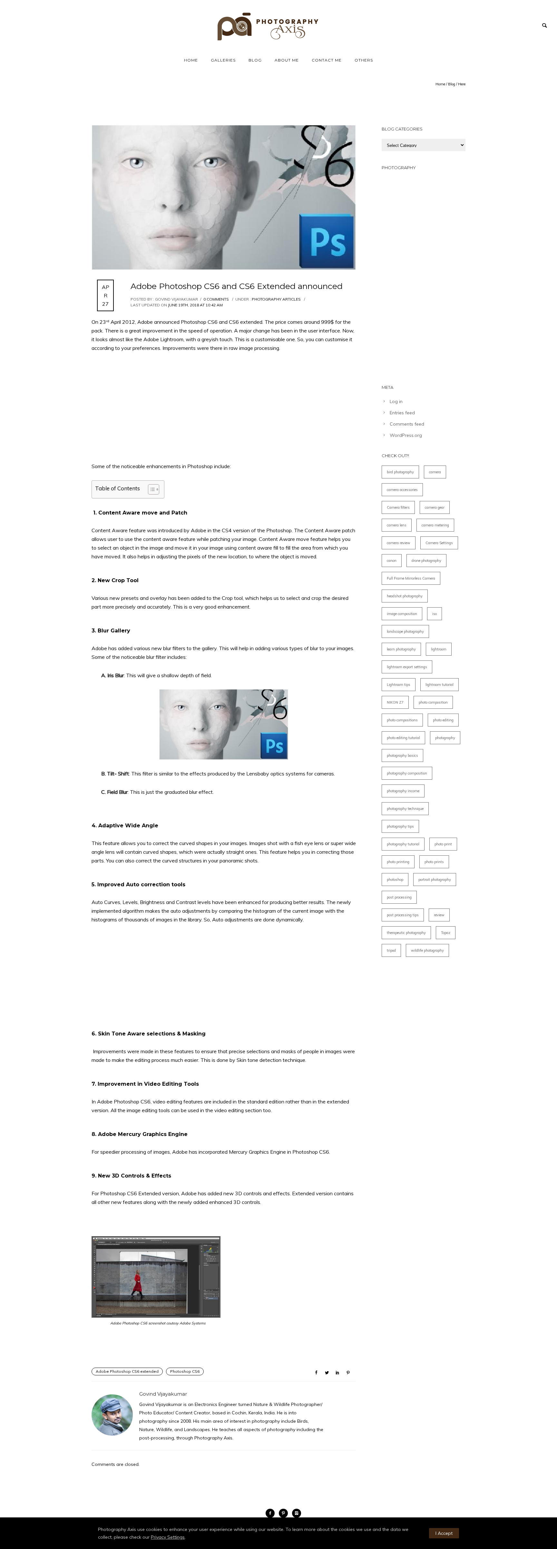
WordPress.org (406, 435)
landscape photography (405, 631)
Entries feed (402, 413)
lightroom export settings (407, 667)
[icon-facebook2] (272, 1513)
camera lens (396, 525)
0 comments (216, 299)
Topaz (445, 932)
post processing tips (403, 915)
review (439, 915)
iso (434, 613)
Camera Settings (439, 543)
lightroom (438, 649)
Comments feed (407, 424)
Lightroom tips (398, 684)
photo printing (398, 862)
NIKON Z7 (395, 702)
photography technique (405, 808)
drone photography (426, 560)
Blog (255, 60)
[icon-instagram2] (296, 1513)
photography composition (407, 773)
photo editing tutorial (403, 738)
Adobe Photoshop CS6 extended (127, 1371)
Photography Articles (276, 299)
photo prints (434, 862)
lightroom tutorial (439, 684)
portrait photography (434, 879)
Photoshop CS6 (185, 1371)
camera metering (435, 525)
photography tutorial (403, 844)
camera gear (435, 507)
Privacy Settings (168, 1537)
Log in (396, 401)
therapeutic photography (406, 932)
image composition (402, 613)
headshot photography (405, 596)
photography (445, 738)
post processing (399, 897)
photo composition (433, 702)
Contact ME (327, 60)
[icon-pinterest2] (285, 1513)
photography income (403, 791)
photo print (443, 844)
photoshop (395, 879)
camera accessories (402, 489)
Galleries (223, 60)
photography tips (400, 826)
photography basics (402, 755)
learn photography (401, 649)
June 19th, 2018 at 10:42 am (195, 305)
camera (435, 472)
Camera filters (398, 507)
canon (391, 560)
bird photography (400, 472)
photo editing (443, 720)
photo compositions (402, 720)
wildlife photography (427, 950)
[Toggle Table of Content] (150, 489)
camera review (398, 543)
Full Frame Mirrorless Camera (411, 578)
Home (191, 60)
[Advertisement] (224, 407)
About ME (287, 60)
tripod (391, 950)
